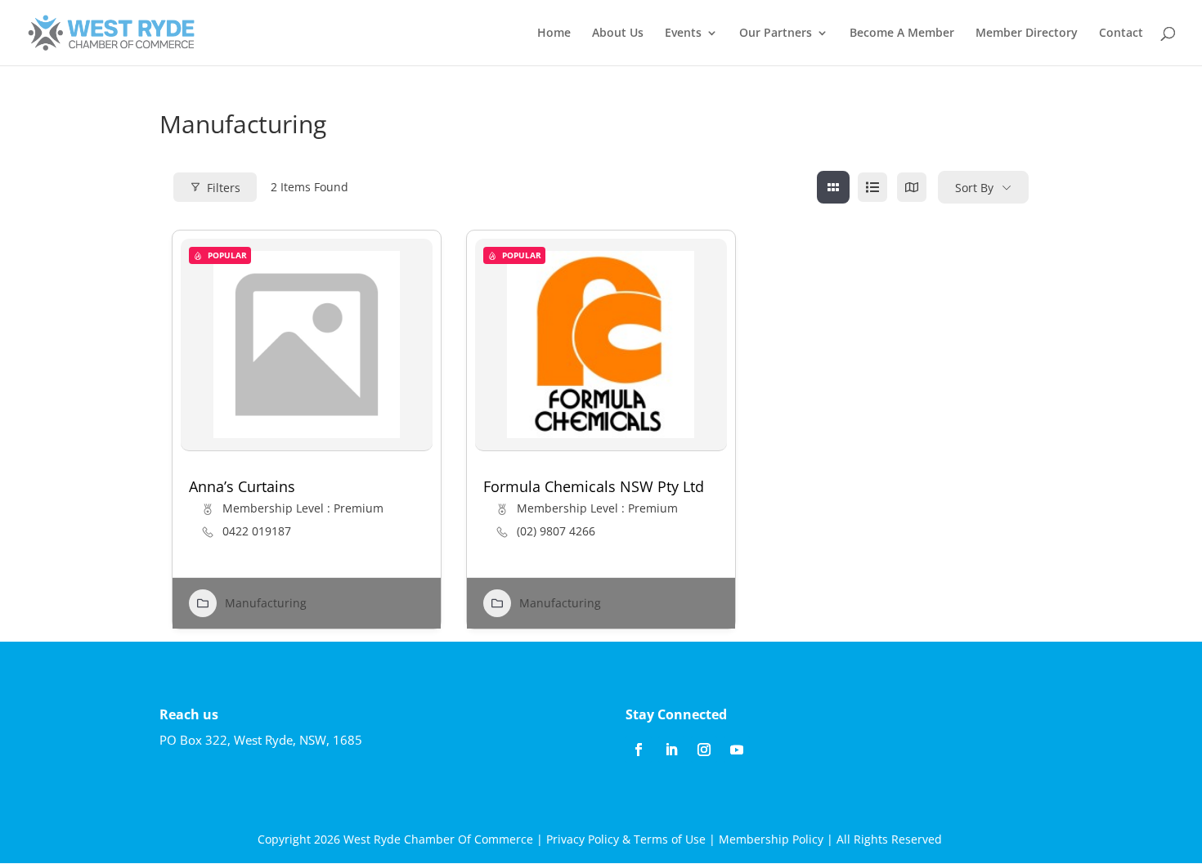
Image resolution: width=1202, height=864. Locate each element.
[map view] (911, 187)
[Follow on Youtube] (737, 749)
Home (554, 33)
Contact (1121, 33)
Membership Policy (771, 839)
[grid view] (833, 187)
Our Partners (775, 33)
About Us (618, 33)
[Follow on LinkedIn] (671, 749)
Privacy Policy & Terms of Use (626, 839)
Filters (223, 187)
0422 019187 (256, 531)
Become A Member (902, 33)
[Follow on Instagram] (704, 749)
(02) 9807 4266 (556, 531)
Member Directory (1027, 33)
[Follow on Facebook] (639, 749)
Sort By (974, 187)
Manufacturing (266, 603)
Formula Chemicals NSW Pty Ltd (593, 486)
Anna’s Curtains (242, 486)
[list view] (872, 187)
